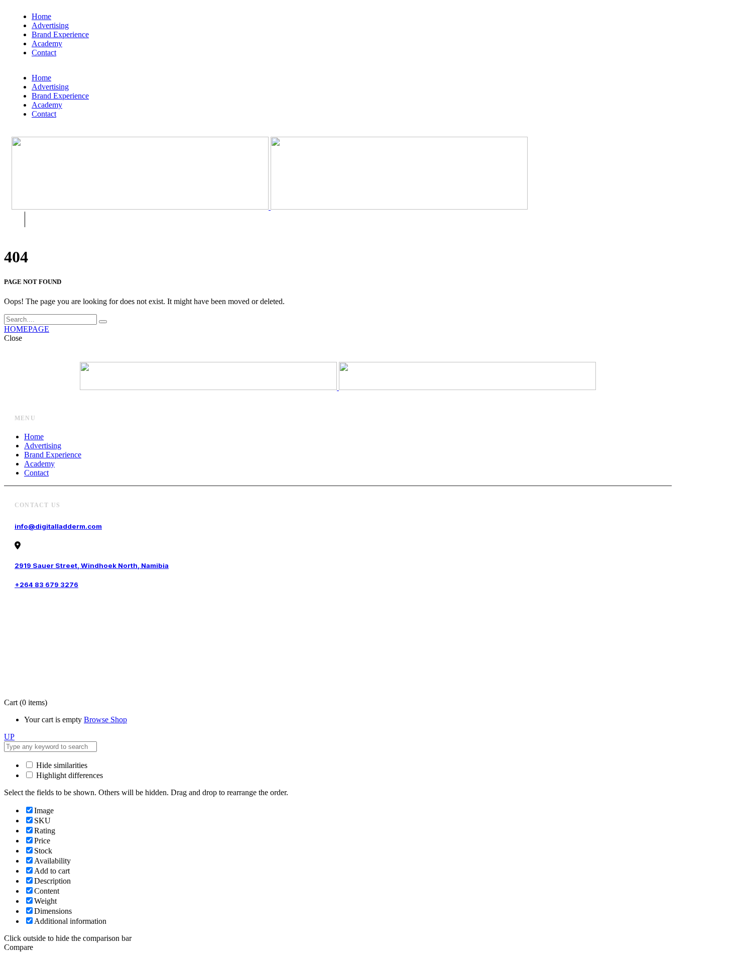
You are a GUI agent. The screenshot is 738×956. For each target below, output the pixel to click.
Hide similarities (60, 765)
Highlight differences (68, 775)
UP (9, 736)
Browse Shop (105, 719)
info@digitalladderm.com (58, 526)
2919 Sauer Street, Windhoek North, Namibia (92, 565)
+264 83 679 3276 (46, 585)
